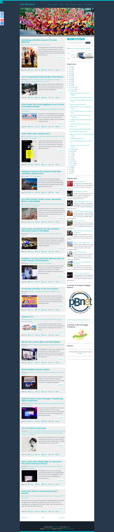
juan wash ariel (57, 344)
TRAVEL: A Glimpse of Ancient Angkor (83, 211)
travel (31, 81)
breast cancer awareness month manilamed (44, 204)
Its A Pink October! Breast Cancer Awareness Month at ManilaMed (41, 200)
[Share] (1, 23)
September (73, 149)
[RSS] (83, 39)
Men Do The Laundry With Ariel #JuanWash (40, 342)
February (72, 163)
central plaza (37, 79)
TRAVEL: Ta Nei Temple (79, 221)
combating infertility (40, 291)
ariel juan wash (37, 344)
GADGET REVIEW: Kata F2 (80, 252)
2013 (70, 173)
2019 (70, 81)
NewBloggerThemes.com (68, 528)
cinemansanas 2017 (39, 496)
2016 (70, 167)
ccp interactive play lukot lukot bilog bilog (45, 466)
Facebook (31, 70)
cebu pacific (52, 233)
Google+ (45, 70)
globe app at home (39, 403)
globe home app (57, 403)
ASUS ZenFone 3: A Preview (80, 191)
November (72, 89)
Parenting (73, 4)
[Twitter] (71, 39)
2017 (70, 85)
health (57, 204)
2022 (70, 75)
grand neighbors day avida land (56, 109)
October (72, 91)
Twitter (38, 70)
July (71, 153)
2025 (70, 69)
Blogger (80, 353)
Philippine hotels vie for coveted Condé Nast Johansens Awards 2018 (41, 172)
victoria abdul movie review (54, 372)
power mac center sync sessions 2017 (52, 136)
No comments (46, 44)
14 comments (46, 81)
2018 (70, 83)
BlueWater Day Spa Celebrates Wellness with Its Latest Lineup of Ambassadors (42, 259)
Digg (58, 70)
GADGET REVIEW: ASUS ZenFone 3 (82, 201)
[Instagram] (76, 39)
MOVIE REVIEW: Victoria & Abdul (35, 369)
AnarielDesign (48, 528)
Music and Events (88, 4)
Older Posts (62, 517)
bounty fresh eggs (48, 431)
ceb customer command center (41, 233)
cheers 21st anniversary (40, 319)
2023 (70, 73)
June (71, 155)
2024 (70, 71)
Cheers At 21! (27, 316)
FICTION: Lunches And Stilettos (81, 273)
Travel (61, 4)
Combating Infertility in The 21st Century (39, 289)
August (72, 151)
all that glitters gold (39, 431)
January (72, 165)
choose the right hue (28, 432)
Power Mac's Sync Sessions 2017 (36, 133)
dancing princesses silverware (41, 432)
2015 (70, 169)
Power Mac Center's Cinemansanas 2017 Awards (39, 492)
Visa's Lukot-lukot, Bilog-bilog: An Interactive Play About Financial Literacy (41, 462)
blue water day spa (38, 263)
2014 (70, 171)
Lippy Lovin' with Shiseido (80, 181)
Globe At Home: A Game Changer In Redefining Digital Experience (42, 399)
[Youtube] (78, 39)
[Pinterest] (81, 39)
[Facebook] (73, 39)
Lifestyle (55, 4)
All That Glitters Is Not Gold (33, 428)
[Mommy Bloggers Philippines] (80, 340)
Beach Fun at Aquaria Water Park (81, 242)
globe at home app (48, 403)
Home (49, 4)
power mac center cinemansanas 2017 (54, 496)
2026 (70, 67)
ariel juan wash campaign (48, 344)
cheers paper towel (51, 319)
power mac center (38, 136)
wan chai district (38, 81)
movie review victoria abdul (41, 372)
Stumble (52, 70)
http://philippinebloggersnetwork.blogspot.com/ (78, 319)
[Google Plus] (68, 39)
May (71, 157)
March (71, 161)
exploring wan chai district (54, 79)
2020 (70, 79)
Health (80, 4)
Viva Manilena (27, 4)
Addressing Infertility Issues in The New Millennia (39, 41)
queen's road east (25, 81)
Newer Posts (24, 517)
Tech (67, 4)
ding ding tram (44, 79)
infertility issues (38, 44)
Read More (60, 57)
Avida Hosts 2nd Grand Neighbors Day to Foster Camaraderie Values (42, 105)
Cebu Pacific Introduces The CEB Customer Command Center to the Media (40, 230)
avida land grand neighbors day (41, 109)
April (71, 159)
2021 (70, 77)
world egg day (52, 432)
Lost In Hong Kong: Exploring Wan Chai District (42, 77)
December (72, 87)
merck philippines (53, 291)
